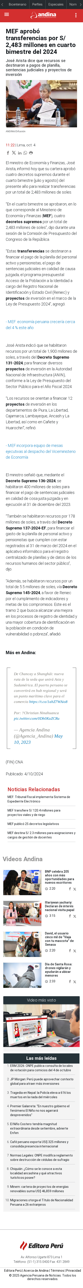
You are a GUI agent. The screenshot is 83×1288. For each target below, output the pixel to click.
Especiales (56, 4)
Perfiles (37, 4)
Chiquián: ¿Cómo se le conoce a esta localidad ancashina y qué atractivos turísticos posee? (36, 1173)
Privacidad (73, 1270)
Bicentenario (17, 4)
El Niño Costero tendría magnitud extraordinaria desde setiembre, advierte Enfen (39, 1128)
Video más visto (41, 1000)
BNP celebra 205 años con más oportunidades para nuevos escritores (59, 877)
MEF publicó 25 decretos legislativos (33, 824)
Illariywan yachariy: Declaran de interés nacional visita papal (59, 906)
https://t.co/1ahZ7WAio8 (48, 702)
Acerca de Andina (36, 1270)
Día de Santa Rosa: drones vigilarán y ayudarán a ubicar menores (58, 969)
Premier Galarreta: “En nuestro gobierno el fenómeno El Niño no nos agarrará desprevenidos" (39, 1110)
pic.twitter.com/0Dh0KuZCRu (37, 718)
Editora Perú (13, 1270)
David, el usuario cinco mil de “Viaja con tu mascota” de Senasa (59, 939)
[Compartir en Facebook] (70, 888)
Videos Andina (22, 859)
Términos (57, 1270)
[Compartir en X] (75, 888)
